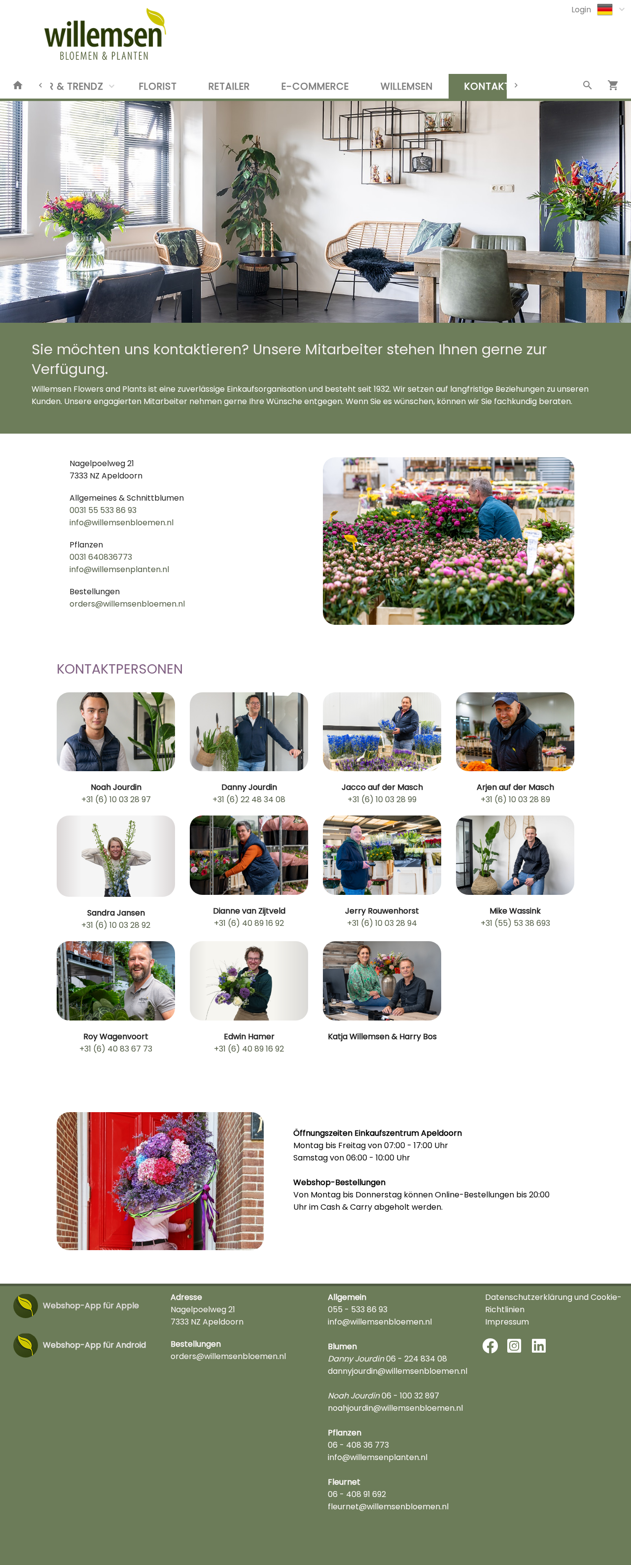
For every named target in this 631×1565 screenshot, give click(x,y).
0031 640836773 (101, 557)
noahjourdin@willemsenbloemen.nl (395, 1408)
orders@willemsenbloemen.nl (127, 604)
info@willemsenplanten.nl (119, 569)
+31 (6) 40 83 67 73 (115, 1049)
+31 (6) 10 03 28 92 (115, 925)
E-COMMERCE (315, 86)
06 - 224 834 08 (416, 1358)
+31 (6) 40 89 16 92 (249, 923)
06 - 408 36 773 (358, 1445)
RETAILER (229, 86)
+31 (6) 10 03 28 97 (116, 799)
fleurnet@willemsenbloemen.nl (388, 1506)
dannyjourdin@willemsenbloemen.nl (397, 1371)
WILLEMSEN (407, 86)
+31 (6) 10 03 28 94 (382, 923)
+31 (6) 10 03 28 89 (515, 799)
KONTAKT (487, 86)
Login (581, 9)
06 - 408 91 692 (357, 1494)
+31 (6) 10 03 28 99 (382, 799)
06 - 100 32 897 (410, 1395)
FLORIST (158, 86)
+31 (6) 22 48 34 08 (248, 799)
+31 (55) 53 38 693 (515, 923)
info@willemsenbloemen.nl (122, 522)
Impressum (507, 1321)
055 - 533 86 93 (357, 1309)
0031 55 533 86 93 (103, 510)
